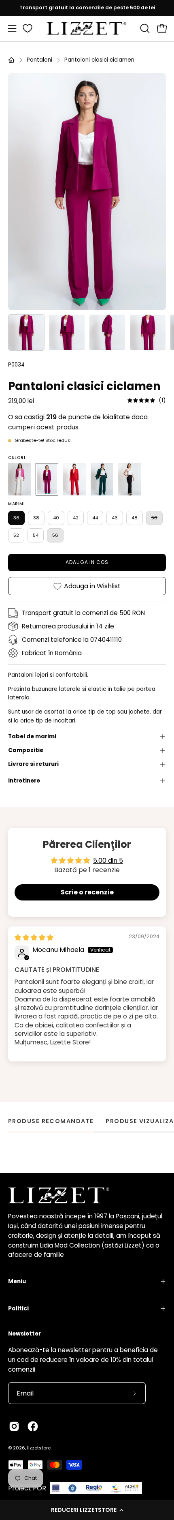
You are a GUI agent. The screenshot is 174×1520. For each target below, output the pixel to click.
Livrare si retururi (33, 764)
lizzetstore (39, 1448)
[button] (87, 1510)
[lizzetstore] (87, 28)
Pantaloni (39, 60)
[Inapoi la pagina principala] (11, 60)
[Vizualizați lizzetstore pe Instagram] (14, 1426)
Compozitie (25, 750)
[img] (146, 400)
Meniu (17, 1281)
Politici (18, 1308)
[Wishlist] (27, 28)
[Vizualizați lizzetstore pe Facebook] (33, 1426)
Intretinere (24, 781)
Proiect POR (27, 1488)
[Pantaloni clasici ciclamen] (26, 332)
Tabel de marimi (32, 736)
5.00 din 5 (108, 860)
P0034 (16, 365)
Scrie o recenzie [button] (87, 892)
